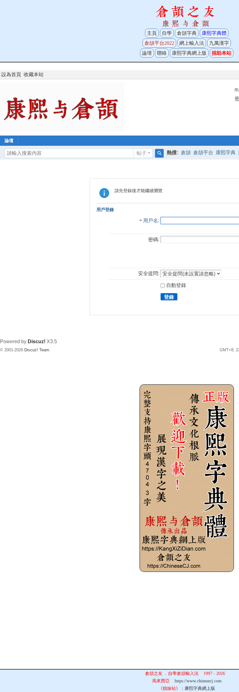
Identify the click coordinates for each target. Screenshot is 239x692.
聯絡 (162, 53)
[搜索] (159, 153)
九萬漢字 (219, 43)
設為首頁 (11, 74)
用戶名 (150, 220)
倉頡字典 (187, 33)
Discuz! (36, 341)
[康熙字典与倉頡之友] (62, 106)
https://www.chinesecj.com (198, 681)
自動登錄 (176, 285)
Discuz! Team (36, 350)
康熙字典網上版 (189, 53)
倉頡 (186, 152)
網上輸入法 (191, 43)
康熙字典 (226, 152)
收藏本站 (34, 74)
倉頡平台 (203, 152)
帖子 (142, 153)
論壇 (147, 53)
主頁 (152, 33)
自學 (167, 33)
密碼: (153, 239)
